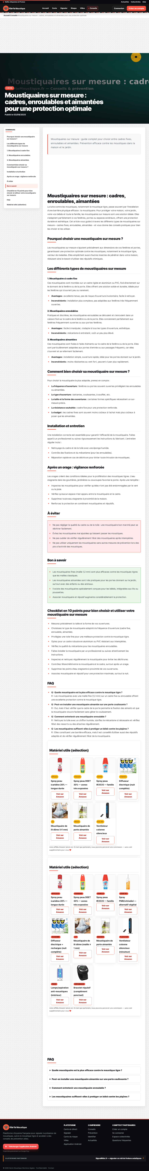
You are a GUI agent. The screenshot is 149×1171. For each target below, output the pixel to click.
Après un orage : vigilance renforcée (21, 176)
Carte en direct (70, 1129)
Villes (82, 8)
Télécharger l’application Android (22, 1146)
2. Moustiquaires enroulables (18, 155)
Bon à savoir (12, 186)
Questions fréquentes (121, 1140)
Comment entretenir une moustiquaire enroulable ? (79, 1088)
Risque (74, 8)
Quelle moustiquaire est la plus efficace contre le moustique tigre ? (87, 1070)
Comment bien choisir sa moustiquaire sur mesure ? (17, 166)
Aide (144, 2)
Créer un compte (136, 8)
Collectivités (136, 2)
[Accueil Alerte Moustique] (14, 8)
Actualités (125, 2)
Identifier (92, 1136)
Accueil (45, 8)
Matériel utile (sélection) (16, 205)
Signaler (63, 8)
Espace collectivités (121, 1136)
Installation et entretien (16, 172)
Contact (51, 1168)
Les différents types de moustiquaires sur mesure (17, 145)
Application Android (72, 1144)
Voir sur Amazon (60, 795)
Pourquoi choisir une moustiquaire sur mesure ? (21, 138)
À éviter (10, 181)
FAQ (8, 200)
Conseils (93, 8)
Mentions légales (28, 1168)
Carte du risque (71, 1136)
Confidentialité (41, 1168)
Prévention (92, 1133)
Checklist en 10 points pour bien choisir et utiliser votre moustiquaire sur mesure (21, 193)
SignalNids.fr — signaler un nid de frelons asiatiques (118, 1158)
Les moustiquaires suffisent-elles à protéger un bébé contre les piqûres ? (90, 1096)
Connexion (119, 8)
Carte (54, 8)
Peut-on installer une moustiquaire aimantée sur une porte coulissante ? (90, 1079)
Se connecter (118, 1133)
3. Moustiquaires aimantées (18, 160)
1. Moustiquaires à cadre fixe (18, 150)
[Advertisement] (74, 35)
